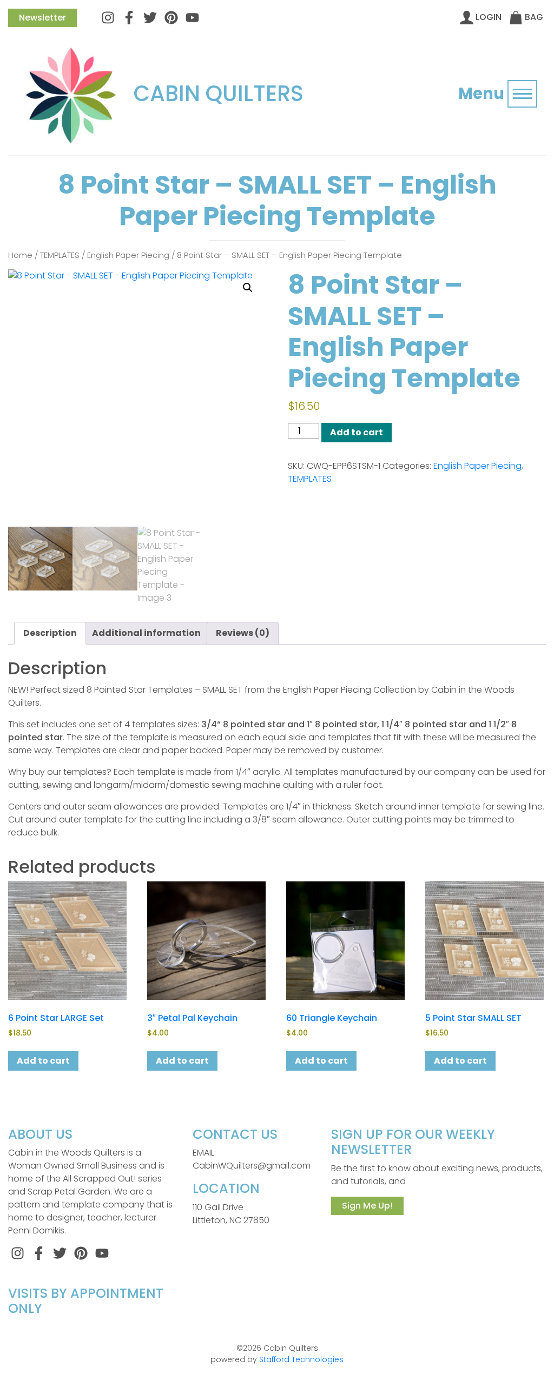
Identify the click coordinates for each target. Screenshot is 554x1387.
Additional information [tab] (146, 633)
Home (20, 255)
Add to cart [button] (43, 1060)
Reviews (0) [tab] (242, 633)
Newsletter (42, 17)
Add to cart (356, 432)
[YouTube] (192, 17)
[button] (248, 287)
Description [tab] (50, 633)
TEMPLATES (60, 255)
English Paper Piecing (128, 255)
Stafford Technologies (301, 1359)
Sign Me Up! (367, 1205)
